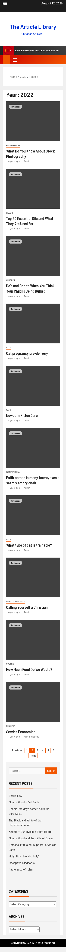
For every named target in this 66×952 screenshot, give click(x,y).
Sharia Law (15, 796)
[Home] (6, 59)
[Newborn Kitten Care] (33, 386)
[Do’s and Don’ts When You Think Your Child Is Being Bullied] (33, 256)
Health (9, 213)
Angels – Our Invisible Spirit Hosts (30, 832)
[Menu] (14, 59)
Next (33, 755)
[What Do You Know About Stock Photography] (33, 121)
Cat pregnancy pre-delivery (27, 353)
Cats (8, 348)
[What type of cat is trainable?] (33, 515)
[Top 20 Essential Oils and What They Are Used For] (33, 189)
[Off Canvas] (5, 3)
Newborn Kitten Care (22, 415)
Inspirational (13, 472)
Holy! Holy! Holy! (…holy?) (24, 856)
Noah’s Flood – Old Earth (24, 802)
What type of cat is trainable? (29, 545)
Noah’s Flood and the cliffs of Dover (31, 838)
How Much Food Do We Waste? (29, 669)
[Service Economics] (33, 702)
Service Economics (20, 731)
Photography (13, 145)
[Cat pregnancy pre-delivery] (33, 323)
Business (10, 726)
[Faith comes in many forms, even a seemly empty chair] (33, 448)
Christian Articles (15, 602)
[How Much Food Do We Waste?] (33, 640)
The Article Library (33, 26)
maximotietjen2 (31, 737)
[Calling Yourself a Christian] (33, 577)
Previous (17, 750)
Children (10, 280)
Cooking (10, 664)
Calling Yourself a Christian (27, 607)
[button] (14, 59)
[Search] (60, 60)
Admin (27, 161)
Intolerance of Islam (21, 869)
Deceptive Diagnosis (22, 863)
